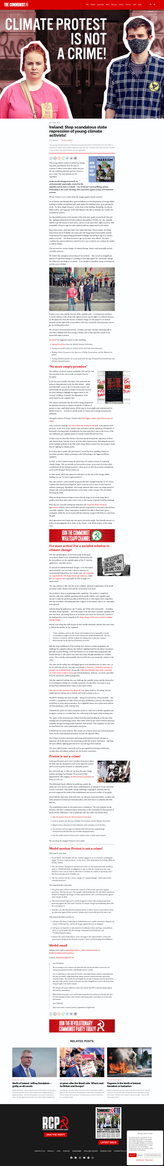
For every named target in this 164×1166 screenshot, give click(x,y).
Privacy (50, 1151)
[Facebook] (71, 1158)
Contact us (40, 1151)
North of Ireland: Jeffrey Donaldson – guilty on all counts (31, 1085)
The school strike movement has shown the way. (67, 690)
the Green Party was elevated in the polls (83, 426)
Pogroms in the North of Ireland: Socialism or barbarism (124, 1085)
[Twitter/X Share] (55, 158)
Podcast (128, 4)
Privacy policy (149, 1160)
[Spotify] (88, 1158)
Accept (133, 1155)
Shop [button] (134, 4)
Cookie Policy (140, 1160)
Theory (121, 4)
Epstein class (16, 1080)
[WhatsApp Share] (63, 158)
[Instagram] (80, 1158)
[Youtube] (84, 1158)
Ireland (69, 140)
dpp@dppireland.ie (73, 950)
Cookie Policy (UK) (121, 1151)
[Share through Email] (71, 158)
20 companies (57, 579)
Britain (61, 1080)
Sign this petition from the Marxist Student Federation (71, 817)
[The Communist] (16, 5)
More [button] (139, 4)
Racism (119, 1080)
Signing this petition (59, 344)
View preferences (152, 1155)
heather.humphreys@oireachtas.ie (61, 953)
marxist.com (105, 1151)
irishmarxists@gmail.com (65, 958)
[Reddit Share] (59, 158)
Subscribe (100, 4)
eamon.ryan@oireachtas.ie (90, 950)
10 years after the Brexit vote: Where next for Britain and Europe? (82, 1085)
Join (87, 4)
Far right (109, 1080)
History (71, 1080)
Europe (63, 140)
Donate (92, 4)
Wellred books (91, 1151)
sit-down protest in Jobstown (81, 777)
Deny (140, 1155)
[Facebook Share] (50, 158)
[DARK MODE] (154, 4)
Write (108, 4)
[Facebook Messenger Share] (67, 158)
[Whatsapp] (93, 1158)
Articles (114, 4)
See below (53, 340)
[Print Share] (75, 158)
